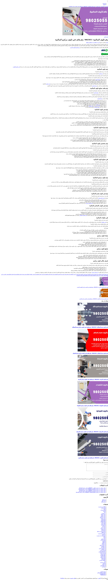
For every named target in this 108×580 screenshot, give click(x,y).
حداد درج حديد (103, 528)
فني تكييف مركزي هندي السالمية (98, 275)
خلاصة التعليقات (103, 573)
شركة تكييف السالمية (12, 274)
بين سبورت (104, 513)
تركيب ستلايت (103, 516)
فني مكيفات (103, 222)
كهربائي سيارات (103, 552)
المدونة (104, 4)
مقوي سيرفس (103, 557)
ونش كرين (104, 566)
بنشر (105, 512)
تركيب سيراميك (103, 517)
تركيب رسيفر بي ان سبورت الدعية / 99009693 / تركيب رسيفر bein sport (92, 490)
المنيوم (104, 511)
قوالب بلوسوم (72, 578)
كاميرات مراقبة (103, 550)
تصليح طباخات (96, 107)
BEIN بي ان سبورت (102, 506)
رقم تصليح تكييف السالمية (103, 274)
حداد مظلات (103, 532)
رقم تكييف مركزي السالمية (75, 274)
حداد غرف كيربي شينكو (101, 531)
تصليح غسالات (103, 521)
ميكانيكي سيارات (102, 560)
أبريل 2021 (104, 500)
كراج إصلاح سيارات (102, 551)
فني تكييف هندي (101, 198)
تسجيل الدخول (103, 571)
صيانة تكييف (100, 98)
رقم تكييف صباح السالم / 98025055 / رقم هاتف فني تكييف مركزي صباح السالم (90, 353)
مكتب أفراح (103, 559)
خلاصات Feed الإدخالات (101, 572)
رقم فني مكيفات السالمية (31, 274)
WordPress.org (103, 574)
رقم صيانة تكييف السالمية (50, 274)
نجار (105, 561)
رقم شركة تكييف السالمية (59, 274)
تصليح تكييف (97, 79)
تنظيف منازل (103, 523)
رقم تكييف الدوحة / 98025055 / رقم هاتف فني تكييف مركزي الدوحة (93, 379)
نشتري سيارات (103, 562)
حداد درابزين (103, 527)
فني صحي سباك (103, 545)
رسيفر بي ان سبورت (102, 533)
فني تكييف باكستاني (83, 215)
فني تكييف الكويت (16, 66)
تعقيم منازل (103, 522)
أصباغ (105, 508)
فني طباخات (103, 546)
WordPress (62, 578)
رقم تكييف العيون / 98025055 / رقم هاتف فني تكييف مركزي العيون (93, 457)
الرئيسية (104, 3)
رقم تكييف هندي (67, 274)
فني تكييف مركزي (89, 203)
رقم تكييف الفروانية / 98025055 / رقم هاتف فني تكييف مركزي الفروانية (92, 431)
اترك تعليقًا (88, 42)
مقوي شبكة (103, 558)
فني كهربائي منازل (102, 548)
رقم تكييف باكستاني (83, 274)
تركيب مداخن (103, 518)
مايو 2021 (104, 499)
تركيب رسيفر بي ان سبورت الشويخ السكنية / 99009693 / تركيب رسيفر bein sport (91, 492)
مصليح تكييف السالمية (88, 275)
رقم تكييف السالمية (91, 274)
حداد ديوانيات (103, 529)
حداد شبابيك (103, 530)
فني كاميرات (103, 547)
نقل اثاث (104, 563)
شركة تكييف (94, 85)
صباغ (105, 537)
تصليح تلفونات (103, 520)
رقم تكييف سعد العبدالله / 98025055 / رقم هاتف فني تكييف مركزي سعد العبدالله (90, 327)
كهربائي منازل (103, 553)
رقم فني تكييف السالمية (40, 274)
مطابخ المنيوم (103, 556)
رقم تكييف (106, 36)
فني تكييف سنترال (95, 272)
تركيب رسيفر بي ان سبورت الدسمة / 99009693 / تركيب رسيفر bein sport (92, 491)
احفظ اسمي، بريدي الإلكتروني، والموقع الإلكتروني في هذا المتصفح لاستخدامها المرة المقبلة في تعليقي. (88, 478)
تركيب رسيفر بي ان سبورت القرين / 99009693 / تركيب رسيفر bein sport (92, 487)
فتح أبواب (104, 541)
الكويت (99, 578)
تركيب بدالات (103, 515)
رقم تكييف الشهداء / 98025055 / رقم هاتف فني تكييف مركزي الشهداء (92, 405)
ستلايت (104, 536)
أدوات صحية (103, 507)
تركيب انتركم (103, 514)
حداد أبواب (104, 526)
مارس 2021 (103, 501)
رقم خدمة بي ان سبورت (101, 535)
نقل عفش (104, 564)
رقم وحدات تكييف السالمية (21, 274)
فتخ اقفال (104, 542)
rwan (107, 42)
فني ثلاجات (98, 104)
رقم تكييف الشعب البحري (75, 47)
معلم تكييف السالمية (80, 275)
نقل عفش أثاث (103, 565)
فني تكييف (48, 83)
